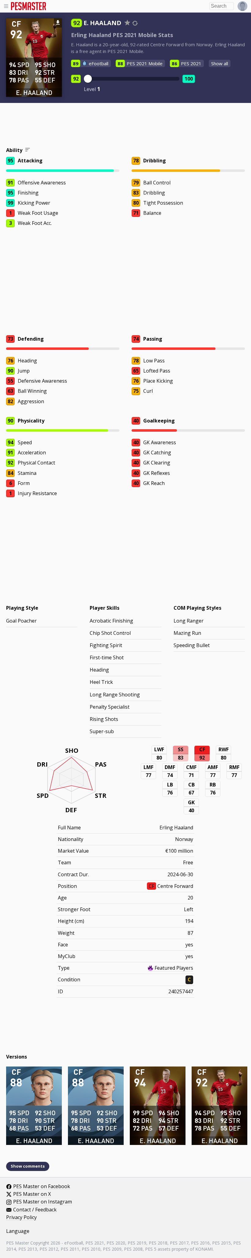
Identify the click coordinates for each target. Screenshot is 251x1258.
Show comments (28, 1166)
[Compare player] (135, 23)
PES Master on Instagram (42, 1202)
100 (189, 78)
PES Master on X (32, 1194)
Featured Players (174, 967)
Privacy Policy (21, 1217)
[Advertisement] (125, 126)
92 (76, 78)
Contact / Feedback (35, 1210)
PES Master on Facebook (41, 1187)
